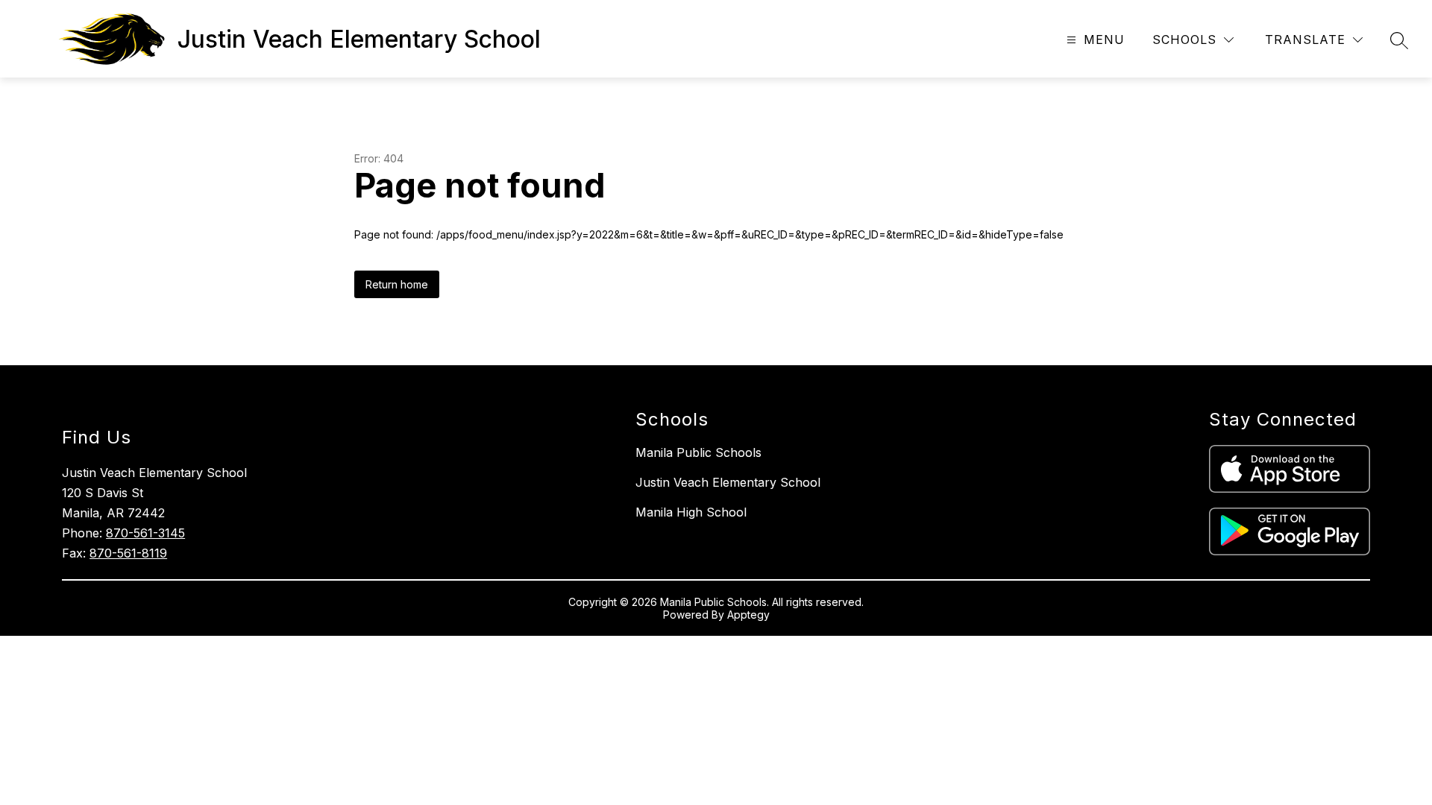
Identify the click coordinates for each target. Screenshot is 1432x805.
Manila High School (691, 512)
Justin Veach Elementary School (727, 482)
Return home (396, 284)
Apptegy (748, 614)
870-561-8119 (128, 553)
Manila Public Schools (698, 452)
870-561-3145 (145, 532)
